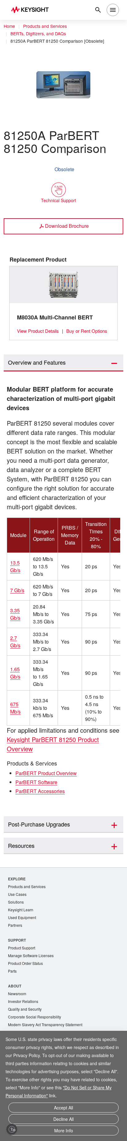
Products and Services (45, 26)
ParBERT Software (36, 783)
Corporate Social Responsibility (34, 1017)
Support (17, 941)
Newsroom (17, 994)
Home (9, 26)
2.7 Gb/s (15, 642)
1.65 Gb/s (15, 673)
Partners (15, 926)
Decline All (63, 1119)
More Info (63, 1130)
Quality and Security (25, 1010)
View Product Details (38, 331)
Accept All (63, 1107)
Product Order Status (25, 964)
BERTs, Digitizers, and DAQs (38, 33)
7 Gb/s (17, 591)
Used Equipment (22, 918)
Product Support (21, 948)
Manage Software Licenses (31, 956)
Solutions (16, 902)
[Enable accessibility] (11, 1129)
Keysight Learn (20, 910)
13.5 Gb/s (15, 567)
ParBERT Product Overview (46, 774)
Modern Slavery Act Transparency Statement (45, 1025)
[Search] (98, 10)
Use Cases (17, 895)
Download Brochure (67, 225)
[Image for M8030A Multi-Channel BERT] (64, 284)
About (15, 986)
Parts (12, 971)
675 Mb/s (15, 708)
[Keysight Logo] (32, 10)
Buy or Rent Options (86, 331)
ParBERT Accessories (40, 792)
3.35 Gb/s (15, 615)
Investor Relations (23, 1002)
